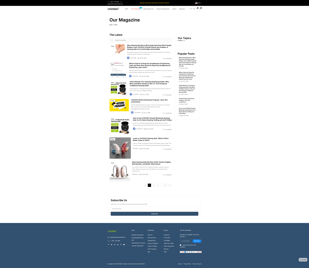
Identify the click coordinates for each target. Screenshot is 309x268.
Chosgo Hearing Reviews (162, 9)
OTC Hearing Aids (136, 8)
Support (174, 9)
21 (165, 185)
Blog (149, 251)
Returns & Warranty (153, 243)
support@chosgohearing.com (115, 4)
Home (111, 24)
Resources (182, 9)
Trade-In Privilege (152, 246)
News (115, 24)
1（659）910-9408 (114, 1)
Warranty (166, 249)
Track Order (167, 237)
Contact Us (167, 235)
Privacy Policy (187, 264)
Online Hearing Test (148, 9)
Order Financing (152, 249)
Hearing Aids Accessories (138, 243)
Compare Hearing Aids (137, 245)
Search (180, 264)
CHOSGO (142, 264)
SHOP (126, 9)
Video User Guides (169, 243)
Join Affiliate (167, 240)
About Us (150, 235)
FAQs (165, 251)
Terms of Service (197, 264)
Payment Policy (152, 237)
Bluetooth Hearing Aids (137, 235)
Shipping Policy (152, 240)
